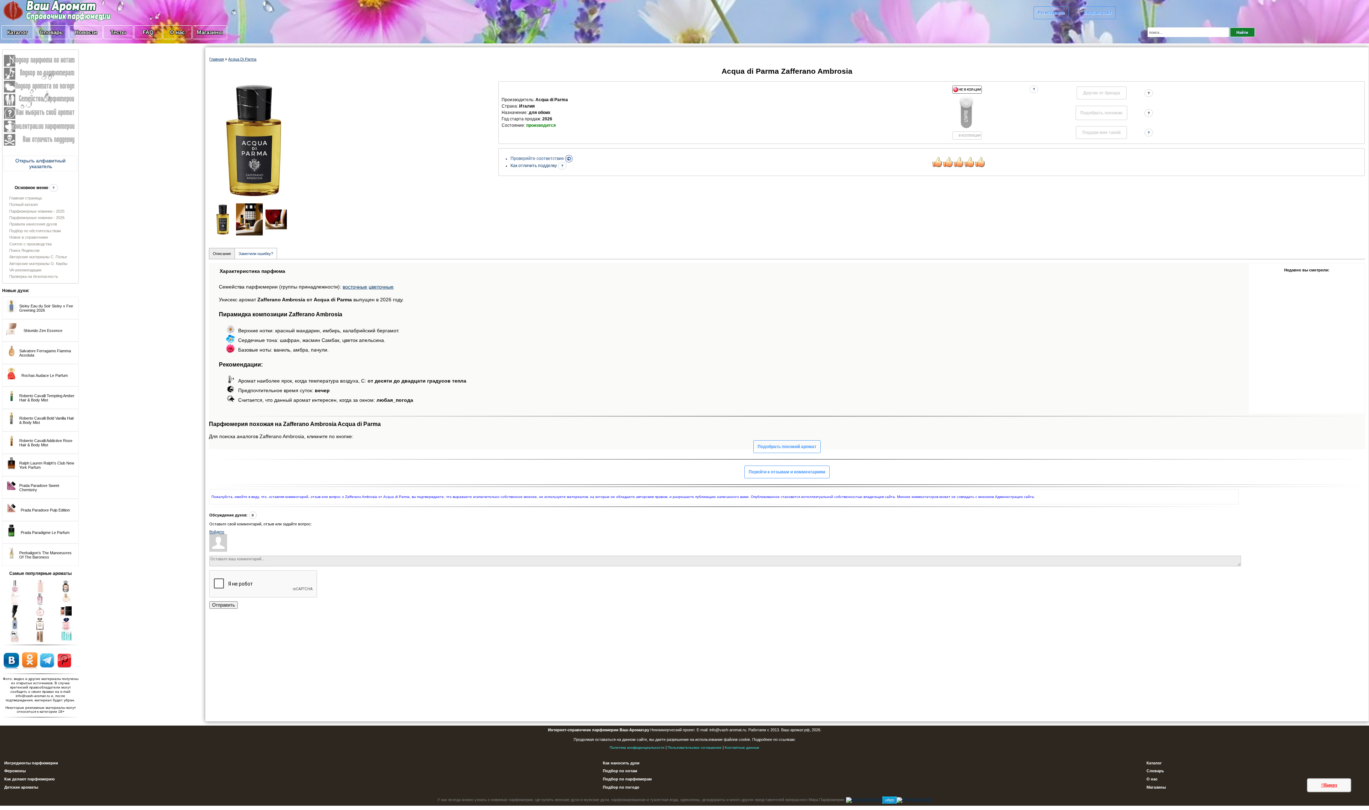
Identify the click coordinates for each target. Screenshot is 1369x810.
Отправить (223, 605)
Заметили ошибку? (256, 253)
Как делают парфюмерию (29, 779)
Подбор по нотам (620, 771)
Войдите (216, 532)
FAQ (148, 32)
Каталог (17, 32)
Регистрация (1051, 12)
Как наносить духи (621, 763)
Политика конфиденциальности (637, 747)
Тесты (118, 32)
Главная (216, 59)
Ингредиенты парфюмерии (31, 763)
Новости (85, 32)
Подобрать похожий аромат (787, 446)
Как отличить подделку (534, 165)
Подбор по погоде (621, 787)
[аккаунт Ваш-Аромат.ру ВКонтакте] (11, 660)
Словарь (51, 32)
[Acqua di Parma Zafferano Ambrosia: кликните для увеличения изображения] (253, 140)
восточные (355, 287)
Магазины (210, 32)
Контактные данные (742, 747)
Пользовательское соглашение (695, 747)
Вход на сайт (1098, 12)
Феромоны (15, 771)
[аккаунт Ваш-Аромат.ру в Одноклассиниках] (30, 660)
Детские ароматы (21, 787)
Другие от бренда (1101, 92)
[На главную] (39, 10)
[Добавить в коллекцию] (967, 112)
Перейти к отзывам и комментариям (787, 471)
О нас (177, 32)
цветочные (381, 287)
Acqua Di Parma (242, 59)
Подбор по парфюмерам (627, 779)
